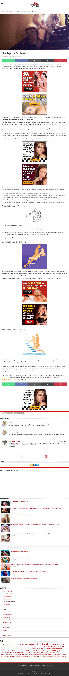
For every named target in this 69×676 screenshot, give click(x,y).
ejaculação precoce (14, 651)
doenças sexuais (5, 651)
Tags (23, 547)
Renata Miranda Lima (14, 441)
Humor (4, 609)
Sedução (5, 630)
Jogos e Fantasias (13, 11)
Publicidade (20, 665)
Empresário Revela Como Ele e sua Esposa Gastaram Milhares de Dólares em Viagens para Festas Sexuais (35, 508)
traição (56, 656)
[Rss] (31, 465)
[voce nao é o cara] (34, 291)
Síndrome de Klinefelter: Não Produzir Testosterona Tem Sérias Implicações (28, 571)
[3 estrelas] (6, 379)
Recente (3, 547)
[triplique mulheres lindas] (34, 174)
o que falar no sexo (12, 654)
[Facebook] (34, 465)
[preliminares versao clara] (34, 104)
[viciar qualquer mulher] (34, 81)
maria (10, 422)
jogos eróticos (26, 652)
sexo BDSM (23, 656)
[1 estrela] (3, 379)
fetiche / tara (42, 651)
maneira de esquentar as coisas (35, 187)
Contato (26, 665)
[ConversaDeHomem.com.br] (34, 4)
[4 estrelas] (8, 379)
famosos (22, 651)
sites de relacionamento (48, 656)
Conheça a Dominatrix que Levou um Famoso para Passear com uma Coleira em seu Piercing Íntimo (34, 564)
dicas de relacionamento (42, 649)
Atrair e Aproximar (7, 591)
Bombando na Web (7, 594)
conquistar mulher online (7, 649)
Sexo (6, 11)
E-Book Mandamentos (35, 665)
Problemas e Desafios (8, 619)
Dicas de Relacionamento (9, 601)
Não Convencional (7, 614)
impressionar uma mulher (16, 652)
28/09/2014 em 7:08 (63, 422)
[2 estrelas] (5, 379)
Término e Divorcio (7, 635)
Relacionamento (7, 627)
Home (2, 11)
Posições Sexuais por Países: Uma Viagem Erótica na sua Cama (25, 558)
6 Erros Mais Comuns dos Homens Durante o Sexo (22, 515)
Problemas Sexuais (7, 622)
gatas (48, 651)
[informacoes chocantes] (34, 314)
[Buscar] (46, 456)
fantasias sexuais (8, 413)
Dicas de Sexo (6, 604)
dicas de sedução (58, 649)
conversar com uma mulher (23, 649)
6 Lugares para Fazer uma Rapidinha (19, 501)
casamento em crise (27, 647)
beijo (36, 645)
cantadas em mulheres (11, 647)
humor (53, 651)
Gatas (4, 606)
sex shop (40, 656)
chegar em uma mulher (39, 647)
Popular (9, 547)
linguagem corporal (34, 652)
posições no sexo (39, 654)
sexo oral (35, 656)
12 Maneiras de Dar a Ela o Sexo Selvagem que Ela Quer (23, 578)
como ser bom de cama (55, 647)
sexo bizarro (29, 656)
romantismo (8, 656)
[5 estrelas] (10, 379)
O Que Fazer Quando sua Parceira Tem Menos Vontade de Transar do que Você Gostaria (31, 534)
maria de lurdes (13, 431)
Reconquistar (6, 625)
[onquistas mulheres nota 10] (34, 152)
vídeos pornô (62, 656)
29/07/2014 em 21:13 (62, 430)
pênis (2, 656)
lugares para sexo (19, 413)
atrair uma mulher (27, 645)
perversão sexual (29, 654)
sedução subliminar (16, 656)
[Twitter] (37, 465)
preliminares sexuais (50, 654)
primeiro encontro (61, 654)
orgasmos (21, 654)
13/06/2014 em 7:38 (63, 441)
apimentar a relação (15, 645)
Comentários (16, 547)
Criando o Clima (7, 599)
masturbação (53, 652)
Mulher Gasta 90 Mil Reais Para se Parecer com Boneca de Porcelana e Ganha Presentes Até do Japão (34, 524)
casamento (19, 647)
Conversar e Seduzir (7, 596)
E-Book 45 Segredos (47, 665)
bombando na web (47, 644)
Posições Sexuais (7, 617)
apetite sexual (5, 645)
